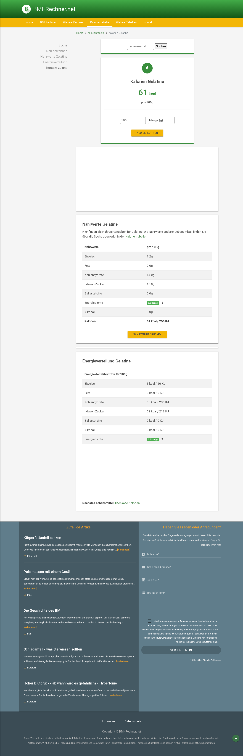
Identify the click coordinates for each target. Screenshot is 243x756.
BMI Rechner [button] (48, 22)
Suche (63, 45)
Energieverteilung (55, 62)
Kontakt (149, 22)
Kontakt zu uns (56, 68)
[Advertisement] (147, 179)
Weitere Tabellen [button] (126, 22)
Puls (29, 595)
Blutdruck (31, 668)
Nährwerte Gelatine (53, 56)
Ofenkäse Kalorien (127, 503)
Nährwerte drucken (147, 334)
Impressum (109, 721)
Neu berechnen (56, 51)
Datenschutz (133, 721)
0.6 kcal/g (153, 303)
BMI (29, 634)
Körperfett (32, 556)
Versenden (178, 650)
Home (29, 22)
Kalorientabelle (99, 22)
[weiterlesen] (123, 549)
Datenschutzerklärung (206, 642)
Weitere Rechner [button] (73, 22)
